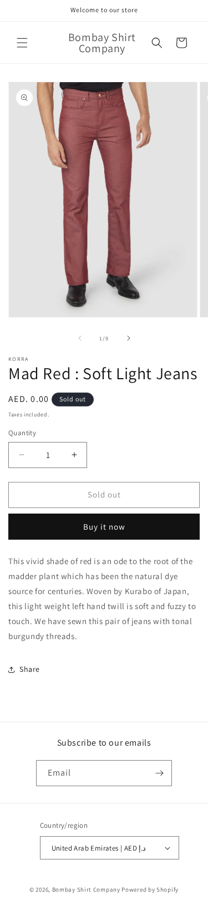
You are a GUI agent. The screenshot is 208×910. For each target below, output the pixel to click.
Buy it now (104, 526)
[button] (22, 43)
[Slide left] (80, 338)
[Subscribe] (159, 773)
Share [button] (29, 669)
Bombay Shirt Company (86, 889)
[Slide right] (128, 338)
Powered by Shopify (150, 889)
